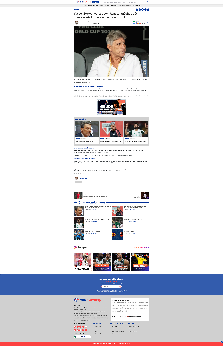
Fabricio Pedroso (94, 209)
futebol (76, 9)
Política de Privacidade (134, 326)
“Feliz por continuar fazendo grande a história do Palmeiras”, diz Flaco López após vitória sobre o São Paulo (97, 219)
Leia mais (76, 188)
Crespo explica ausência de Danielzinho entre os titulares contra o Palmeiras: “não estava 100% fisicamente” (135, 208)
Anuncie (96, 331)
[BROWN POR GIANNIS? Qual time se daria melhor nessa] (102, 262)
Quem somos (98, 326)
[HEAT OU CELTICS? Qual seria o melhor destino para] (121, 262)
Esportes (106, 2)
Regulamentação (133, 331)
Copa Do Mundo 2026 (131, 2)
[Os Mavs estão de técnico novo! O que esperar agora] (140, 262)
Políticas (131, 323)
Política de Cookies (133, 329)
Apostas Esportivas (116, 323)
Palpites (111, 2)
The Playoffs (97, 323)
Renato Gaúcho (77, 173)
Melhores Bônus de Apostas (118, 331)
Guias (124, 2)
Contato (96, 329)
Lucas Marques (82, 21)
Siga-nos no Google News (100, 333)
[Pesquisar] (148, 2)
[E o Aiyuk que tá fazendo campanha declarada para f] (83, 262)
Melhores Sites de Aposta (117, 329)
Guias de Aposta (115, 326)
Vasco (83, 173)
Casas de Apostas (117, 2)
